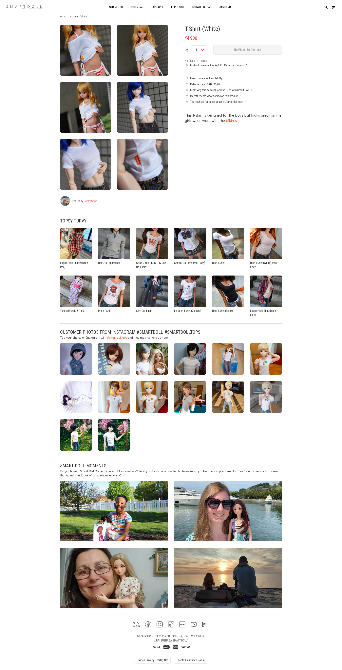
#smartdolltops (117, 337)
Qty (186, 49)
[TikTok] (171, 624)
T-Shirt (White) (202, 28)
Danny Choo (90, 200)
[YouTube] (193, 624)
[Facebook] (148, 624)
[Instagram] (159, 624)
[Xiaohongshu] (182, 624)
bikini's (231, 120)
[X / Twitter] (136, 624)
